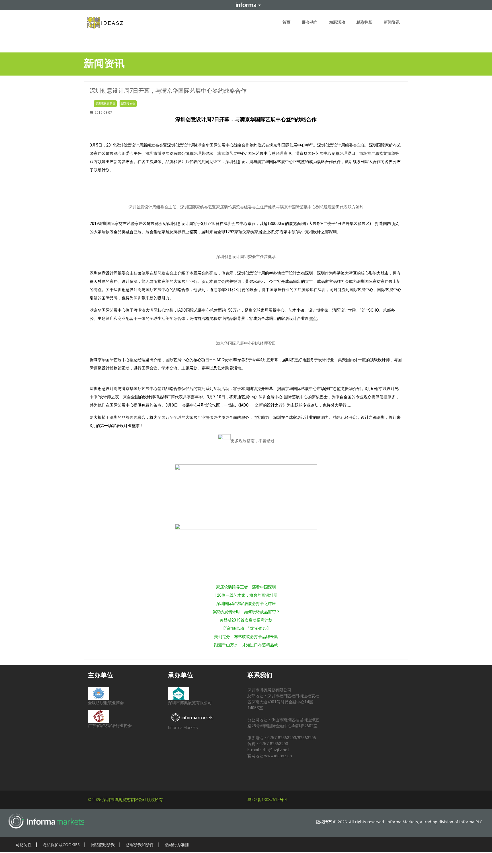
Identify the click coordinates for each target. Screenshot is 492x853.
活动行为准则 (177, 844)
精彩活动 (337, 22)
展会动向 (310, 22)
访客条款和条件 (140, 844)
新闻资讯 (392, 22)
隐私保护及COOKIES (61, 844)
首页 (286, 22)
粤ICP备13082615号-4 (267, 799)
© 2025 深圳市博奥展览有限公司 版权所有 (125, 799)
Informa (246, 5)
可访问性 (24, 844)
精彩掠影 (364, 22)
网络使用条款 (103, 844)
